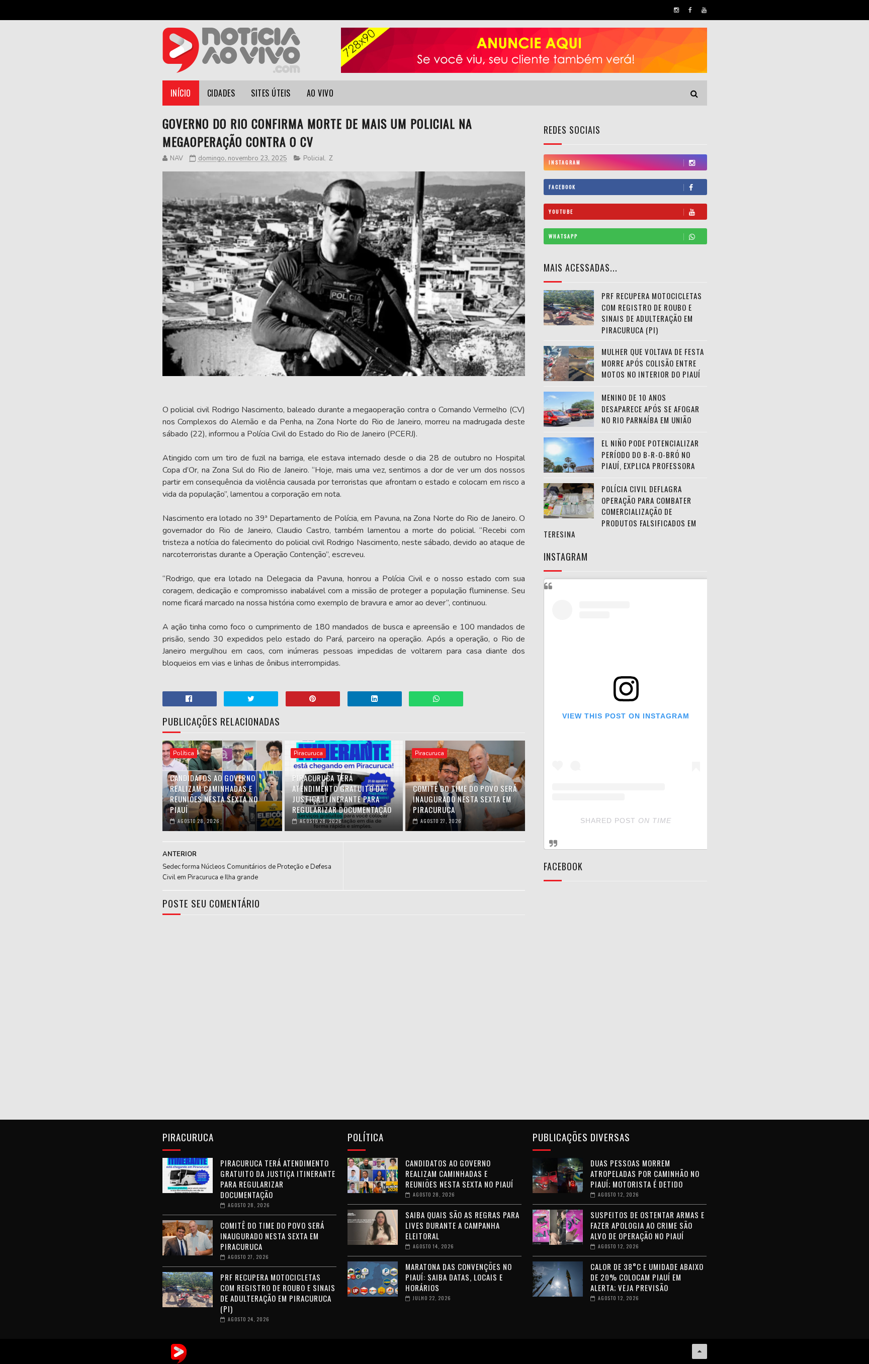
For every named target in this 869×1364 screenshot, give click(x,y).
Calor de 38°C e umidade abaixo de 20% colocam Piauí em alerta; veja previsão (647, 1277)
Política (183, 753)
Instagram (565, 162)
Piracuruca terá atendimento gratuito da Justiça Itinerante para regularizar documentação (342, 793)
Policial (314, 158)
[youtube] (704, 10)
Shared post (608, 820)
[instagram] (676, 10)
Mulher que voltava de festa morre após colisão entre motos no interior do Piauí (652, 363)
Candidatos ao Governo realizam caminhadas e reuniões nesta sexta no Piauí (214, 793)
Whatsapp (563, 236)
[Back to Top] (699, 1351)
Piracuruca (308, 753)
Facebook (562, 187)
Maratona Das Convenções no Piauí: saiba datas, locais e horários (458, 1277)
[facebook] (690, 10)
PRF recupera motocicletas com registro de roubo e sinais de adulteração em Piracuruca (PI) (651, 312)
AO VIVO (320, 93)
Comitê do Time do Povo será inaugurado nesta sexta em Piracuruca (465, 799)
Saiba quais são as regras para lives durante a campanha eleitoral (462, 1225)
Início (180, 93)
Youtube (561, 211)
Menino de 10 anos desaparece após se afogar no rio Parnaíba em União (650, 408)
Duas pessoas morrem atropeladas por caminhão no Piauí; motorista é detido (645, 1173)
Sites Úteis (271, 93)
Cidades (221, 93)
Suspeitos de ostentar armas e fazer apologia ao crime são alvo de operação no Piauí (647, 1225)
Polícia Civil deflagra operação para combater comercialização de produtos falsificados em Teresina (620, 511)
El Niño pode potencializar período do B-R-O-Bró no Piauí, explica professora (650, 454)
